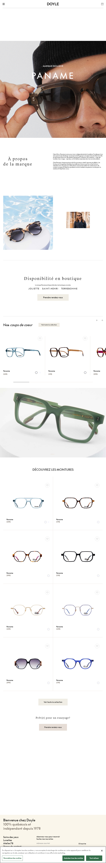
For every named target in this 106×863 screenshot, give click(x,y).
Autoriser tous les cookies (73, 858)
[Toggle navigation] (4, 4)
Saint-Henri (50, 288)
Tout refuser (94, 858)
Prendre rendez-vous (53, 297)
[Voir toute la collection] (53, 698)
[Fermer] (102, 851)
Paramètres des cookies (12, 858)
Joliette (33, 288)
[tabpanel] (67, 355)
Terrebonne (69, 288)
